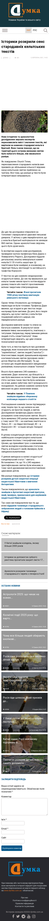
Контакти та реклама (24, 906)
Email (4, 828)
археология (16, 524)
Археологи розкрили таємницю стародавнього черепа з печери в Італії (24, 572)
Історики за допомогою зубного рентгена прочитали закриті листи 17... (24, 558)
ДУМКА (5, 58)
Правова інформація (24, 903)
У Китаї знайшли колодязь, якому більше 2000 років (21, 544)
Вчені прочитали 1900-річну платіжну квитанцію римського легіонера (24, 295)
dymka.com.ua (36, 912)
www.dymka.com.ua (13, 890)
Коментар (6, 796)
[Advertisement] (24, 85)
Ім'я (4, 819)
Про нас (24, 898)
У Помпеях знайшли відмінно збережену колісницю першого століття (22, 396)
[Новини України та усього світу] (24, 15)
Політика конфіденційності (24, 900)
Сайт (3, 837)
